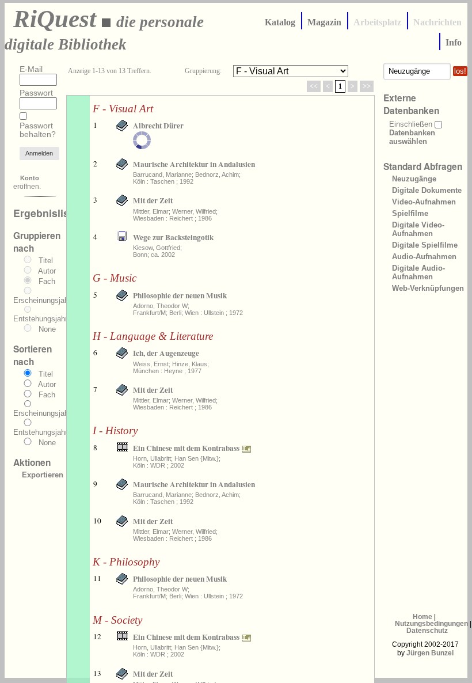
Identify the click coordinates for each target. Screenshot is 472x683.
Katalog (280, 22)
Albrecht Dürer (158, 125)
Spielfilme (410, 213)
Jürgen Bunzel (430, 653)
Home (422, 616)
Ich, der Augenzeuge (166, 353)
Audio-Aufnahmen (424, 256)
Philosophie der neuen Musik (180, 295)
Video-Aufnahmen (424, 202)
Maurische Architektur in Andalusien (194, 164)
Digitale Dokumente (427, 190)
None (47, 329)
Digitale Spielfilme (425, 245)
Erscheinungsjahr (42, 300)
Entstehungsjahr (40, 318)
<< (314, 86)
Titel (46, 260)
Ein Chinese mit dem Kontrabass (186, 448)
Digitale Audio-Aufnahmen (418, 272)
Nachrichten (437, 22)
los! (460, 71)
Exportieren (42, 474)
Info (454, 42)
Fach (47, 281)
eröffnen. (27, 182)
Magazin (324, 22)
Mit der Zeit (153, 200)
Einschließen (410, 124)
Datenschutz (427, 630)
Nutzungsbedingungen (431, 623)
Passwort (36, 93)
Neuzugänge (414, 178)
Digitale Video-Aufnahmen (418, 229)
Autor (47, 271)
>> (367, 86)
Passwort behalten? (38, 130)
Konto (29, 177)
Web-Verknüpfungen (428, 288)
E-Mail (31, 69)
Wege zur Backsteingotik (173, 237)
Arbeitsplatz (377, 22)
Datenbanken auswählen (412, 137)
